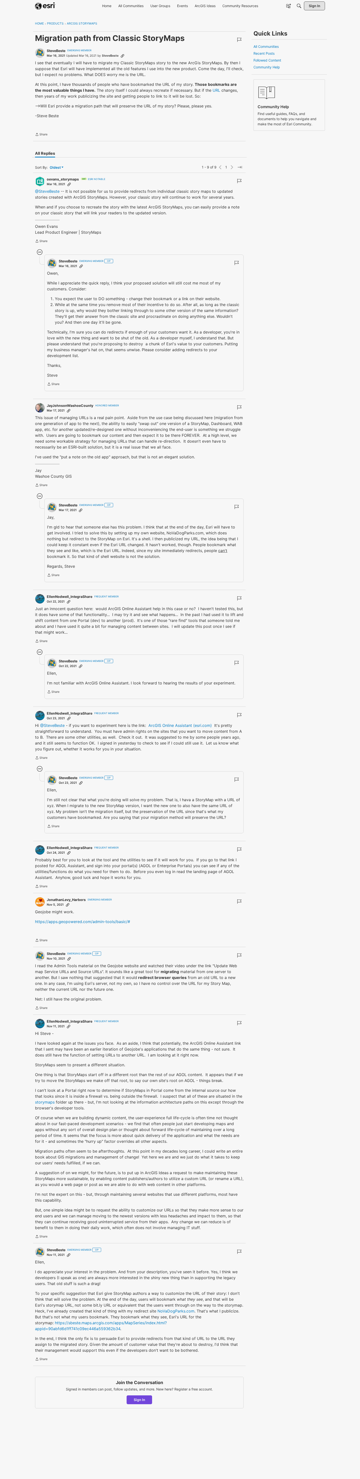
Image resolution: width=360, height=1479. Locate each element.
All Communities (266, 46)
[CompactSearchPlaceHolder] (299, 5)
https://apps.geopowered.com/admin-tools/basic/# (82, 921)
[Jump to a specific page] (240, 167)
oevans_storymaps (63, 179)
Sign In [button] (139, 1400)
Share (41, 134)
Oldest (55, 167)
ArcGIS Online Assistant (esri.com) (180, 725)
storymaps (45, 1102)
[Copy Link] (122, 55)
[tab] (45, 153)
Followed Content (267, 60)
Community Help (266, 67)
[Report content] (239, 39)
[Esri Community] (45, 6)
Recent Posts (264, 53)
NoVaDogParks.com (175, 1311)
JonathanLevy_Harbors (66, 900)
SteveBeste (56, 51)
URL (216, 90)
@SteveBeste (47, 191)
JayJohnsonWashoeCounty (70, 405)
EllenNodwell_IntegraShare (69, 596)
